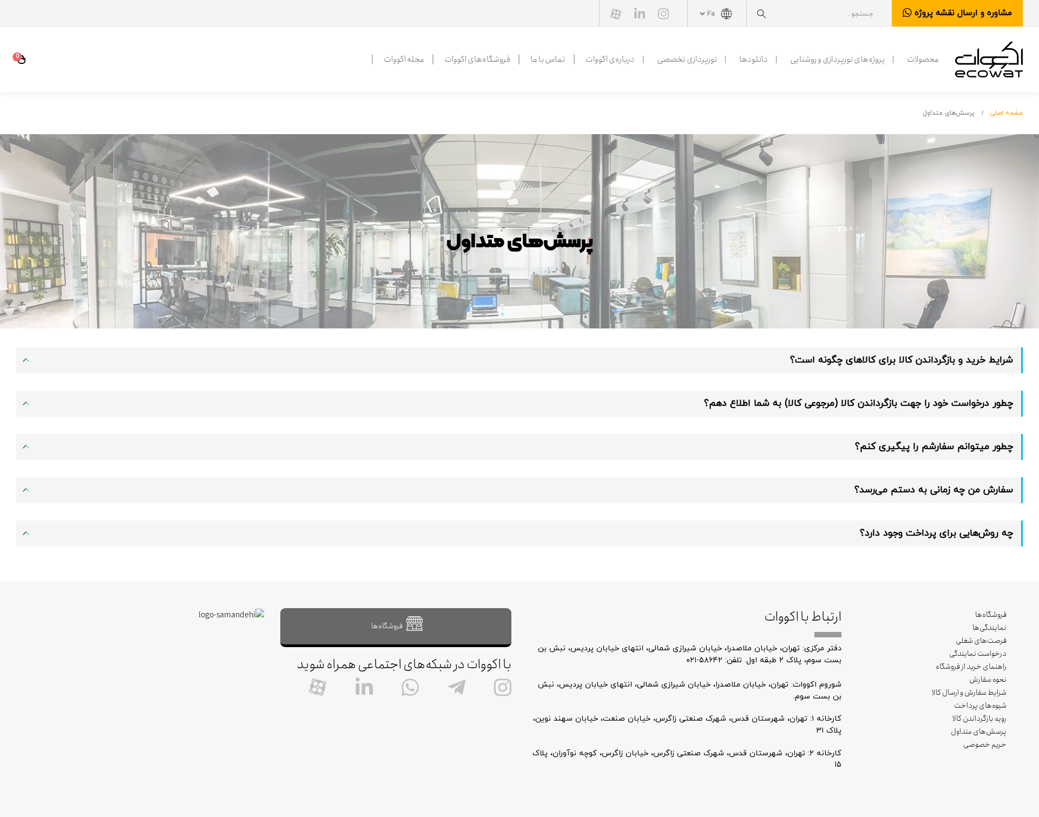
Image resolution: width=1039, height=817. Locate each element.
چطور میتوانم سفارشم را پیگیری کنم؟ (934, 446)
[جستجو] (761, 14)
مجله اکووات (404, 59)
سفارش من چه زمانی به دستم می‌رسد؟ (933, 490)
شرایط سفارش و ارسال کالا (969, 693)
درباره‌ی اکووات (610, 59)
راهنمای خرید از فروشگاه (971, 667)
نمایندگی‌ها (989, 628)
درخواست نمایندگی (978, 654)
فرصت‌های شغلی (981, 641)
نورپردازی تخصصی (687, 59)
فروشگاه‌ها (991, 615)
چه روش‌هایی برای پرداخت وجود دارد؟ (936, 533)
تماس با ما (547, 59)
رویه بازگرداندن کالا (979, 718)
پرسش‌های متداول (979, 731)
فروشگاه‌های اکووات (477, 59)
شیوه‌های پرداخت (980, 705)
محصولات (923, 59)
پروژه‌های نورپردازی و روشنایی (837, 59)
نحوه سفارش (988, 680)
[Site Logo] (989, 59)
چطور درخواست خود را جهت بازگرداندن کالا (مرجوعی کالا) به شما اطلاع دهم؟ (858, 403)
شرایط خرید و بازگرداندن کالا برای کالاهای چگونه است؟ (901, 360)
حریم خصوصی (985, 744)
